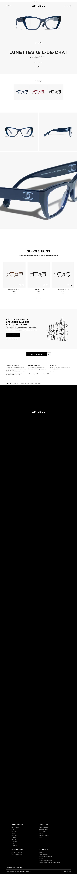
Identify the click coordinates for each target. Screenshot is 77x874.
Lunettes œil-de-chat (12, 289)
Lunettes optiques (24, 383)
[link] (70, 5)
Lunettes (15, 383)
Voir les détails (38, 63)
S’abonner (52, 371)
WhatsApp (8, 374)
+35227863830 (16, 374)
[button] (38, 5)
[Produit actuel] (22, 92)
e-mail (23, 371)
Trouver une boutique (36, 354)
